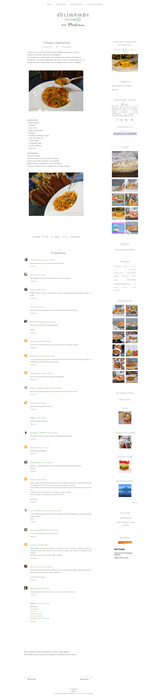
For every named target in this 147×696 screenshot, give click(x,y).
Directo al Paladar (124, 399)
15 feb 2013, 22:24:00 (43, 589)
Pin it (66, 237)
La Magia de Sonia (36, 260)
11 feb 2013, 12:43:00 (46, 567)
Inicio (49, 4)
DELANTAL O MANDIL (38, 433)
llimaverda (33, 589)
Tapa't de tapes (35, 373)
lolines (32, 403)
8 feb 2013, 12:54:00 (40, 418)
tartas (124, 287)
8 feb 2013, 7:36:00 (49, 356)
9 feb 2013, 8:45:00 (41, 480)
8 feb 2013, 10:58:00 (55, 388)
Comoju (125, 408)
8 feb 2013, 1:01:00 (39, 307)
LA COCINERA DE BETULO (39, 511)
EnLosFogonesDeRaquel (38, 530)
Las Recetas (61, 4)
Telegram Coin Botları (36, 614)
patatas (125, 275)
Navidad (117, 266)
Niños (125, 266)
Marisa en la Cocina (36, 356)
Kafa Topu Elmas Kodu (36, 616)
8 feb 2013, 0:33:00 (39, 290)
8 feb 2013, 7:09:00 (45, 341)
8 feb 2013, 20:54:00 (46, 462)
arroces (132, 269)
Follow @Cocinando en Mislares (125, 250)
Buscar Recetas (77, 4)
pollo (134, 275)
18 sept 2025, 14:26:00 (43, 603)
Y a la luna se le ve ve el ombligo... (125, 432)
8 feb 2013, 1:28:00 (50, 322)
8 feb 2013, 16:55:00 (52, 433)
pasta (116, 275)
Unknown (33, 448)
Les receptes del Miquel (125, 456)
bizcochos (118, 272)
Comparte (37, 237)
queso (116, 280)
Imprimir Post (76, 237)
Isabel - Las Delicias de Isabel (39, 388)
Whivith (32, 480)
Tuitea (46, 237)
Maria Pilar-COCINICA (37, 322)
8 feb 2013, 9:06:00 (46, 373)
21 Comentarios (66, 47)
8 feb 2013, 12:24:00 (40, 403)
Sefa (31, 275)
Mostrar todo (135, 502)
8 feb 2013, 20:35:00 (43, 448)
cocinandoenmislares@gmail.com (122, 115)
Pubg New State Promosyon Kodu (39, 618)
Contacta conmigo (94, 4)
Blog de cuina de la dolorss (125, 481)
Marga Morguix (35, 462)
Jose (31, 307)
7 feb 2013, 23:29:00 (40, 275)
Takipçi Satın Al (34, 609)
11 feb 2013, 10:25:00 (42, 545)
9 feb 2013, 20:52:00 (55, 511)
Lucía (32, 290)
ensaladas (131, 272)
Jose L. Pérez (34, 341)
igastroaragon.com (126, 518)
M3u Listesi (33, 611)
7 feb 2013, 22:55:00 (49, 260)
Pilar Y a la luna (35, 567)
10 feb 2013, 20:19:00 (53, 530)
